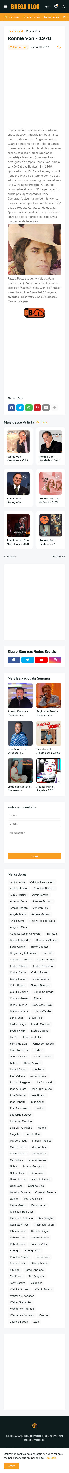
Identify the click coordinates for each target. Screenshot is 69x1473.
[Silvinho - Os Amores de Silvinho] (48, 733)
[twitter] (27, 660)
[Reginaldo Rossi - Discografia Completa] (48, 695)
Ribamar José (18, 1231)
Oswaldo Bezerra (45, 1192)
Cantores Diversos (21, 959)
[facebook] (14, 660)
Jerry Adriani (17, 1076)
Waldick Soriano (19, 1289)
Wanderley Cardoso (22, 1315)
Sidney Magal (39, 1263)
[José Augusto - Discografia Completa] (20, 733)
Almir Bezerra (40, 895)
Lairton (40, 1108)
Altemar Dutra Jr (42, 901)
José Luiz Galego (42, 1089)
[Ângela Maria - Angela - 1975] (48, 770)
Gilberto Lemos (43, 1056)
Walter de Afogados (22, 1296)
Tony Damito (17, 1283)
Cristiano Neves (19, 998)
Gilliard (14, 1063)
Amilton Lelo (41, 908)
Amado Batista (19, 908)
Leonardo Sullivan (21, 1115)
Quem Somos (32, 17)
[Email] (46, 407)
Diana (37, 998)
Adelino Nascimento (42, 882)
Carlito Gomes (45, 959)
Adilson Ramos (19, 888)
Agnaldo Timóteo (44, 888)
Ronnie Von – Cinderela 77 (47, 542)
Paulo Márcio (17, 1205)
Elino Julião (16, 1018)
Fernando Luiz (18, 1043)
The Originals (36, 1276)
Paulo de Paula (33, 1199)
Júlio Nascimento (20, 1108)
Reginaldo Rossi (19, 1225)
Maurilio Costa (18, 1153)
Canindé (47, 953)
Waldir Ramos (43, 1289)
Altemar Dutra (18, 901)
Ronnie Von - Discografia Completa (15, 500)
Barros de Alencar (46, 940)
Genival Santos (19, 1056)
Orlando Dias (36, 1186)
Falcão (14, 1037)
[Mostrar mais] (54, 407)
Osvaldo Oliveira (20, 1192)
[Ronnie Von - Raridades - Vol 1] (50, 441)
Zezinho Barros (19, 1322)
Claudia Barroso (39, 985)
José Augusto (18, 1089)
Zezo (36, 1322)
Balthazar (52, 934)
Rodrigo (14, 1250)
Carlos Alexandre (43, 966)
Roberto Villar (38, 1244)
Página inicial (15, 31)
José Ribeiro (38, 1095)
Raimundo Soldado (21, 1218)
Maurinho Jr (40, 1153)
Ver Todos (41, 422)
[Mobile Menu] (5, 6)
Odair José (16, 1186)
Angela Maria (18, 914)
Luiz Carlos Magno (21, 1128)
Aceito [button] (11, 1466)
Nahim (14, 1166)
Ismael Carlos (18, 1069)
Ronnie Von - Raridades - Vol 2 (17, 458)
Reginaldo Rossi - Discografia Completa (47, 713)
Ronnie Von (33, 31)
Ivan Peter (38, 1069)
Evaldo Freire (17, 1031)
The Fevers (16, 1276)
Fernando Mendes (43, 1043)
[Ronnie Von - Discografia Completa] (18, 483)
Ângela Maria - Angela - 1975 (45, 788)
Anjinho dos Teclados (42, 921)
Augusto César (19, 927)
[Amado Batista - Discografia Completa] (20, 695)
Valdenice (36, 1283)
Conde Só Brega (43, 992)
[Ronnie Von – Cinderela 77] (50, 525)
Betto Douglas (39, 946)
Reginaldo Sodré (44, 1225)
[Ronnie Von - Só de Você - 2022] (50, 483)
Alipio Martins (18, 895)
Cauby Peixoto (18, 979)
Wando (43, 1315)
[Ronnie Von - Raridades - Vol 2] (18, 441)
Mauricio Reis (39, 1147)
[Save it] (59, 47)
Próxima (58, 556)
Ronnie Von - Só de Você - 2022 (49, 500)
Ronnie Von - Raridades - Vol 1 (50, 458)
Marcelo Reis (32, 1134)
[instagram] (55, 660)
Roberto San (17, 1244)
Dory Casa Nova (42, 1005)
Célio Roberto (41, 979)
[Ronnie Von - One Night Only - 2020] (18, 525)
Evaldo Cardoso (40, 1024)
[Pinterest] (37, 407)
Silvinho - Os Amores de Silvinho (48, 750)
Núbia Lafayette (40, 1179)
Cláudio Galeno (19, 992)
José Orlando (18, 1095)
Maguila (14, 1134)
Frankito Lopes (19, 1050)
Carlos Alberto (18, 966)
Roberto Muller (40, 1237)
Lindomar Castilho (21, 1121)
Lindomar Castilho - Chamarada (20, 788)
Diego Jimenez (18, 1005)
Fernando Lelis (32, 1037)
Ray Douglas (45, 1218)
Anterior (11, 556)
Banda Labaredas (20, 940)
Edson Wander (42, 1011)
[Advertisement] (34, 89)
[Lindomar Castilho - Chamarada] (20, 770)
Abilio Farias (17, 882)
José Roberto (17, 1102)
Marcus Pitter (18, 1147)
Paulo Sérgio (38, 1205)
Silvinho (15, 1270)
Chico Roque (17, 985)
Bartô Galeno (18, 946)
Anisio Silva (17, 921)
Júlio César (37, 1102)
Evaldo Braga (18, 1024)
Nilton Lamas (18, 1179)
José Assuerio (45, 1082)
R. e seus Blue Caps (22, 1212)
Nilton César (37, 1173)
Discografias (51, 17)
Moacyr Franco (37, 1160)
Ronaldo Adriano (20, 1257)
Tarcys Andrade (34, 1270)
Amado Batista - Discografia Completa (18, 713)
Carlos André (18, 972)
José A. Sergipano (20, 1082)
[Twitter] (20, 407)
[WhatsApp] (29, 407)
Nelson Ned (17, 1173)
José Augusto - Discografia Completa (17, 751)
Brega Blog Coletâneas (23, 953)
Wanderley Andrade (22, 1309)
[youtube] (41, 660)
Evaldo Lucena (39, 1031)
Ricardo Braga (39, 1231)
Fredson (38, 1050)
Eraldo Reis (35, 1018)
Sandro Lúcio (18, 1263)
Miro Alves (16, 1160)
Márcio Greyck (18, 1140)
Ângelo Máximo (40, 914)
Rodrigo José (32, 1250)
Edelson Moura (19, 1011)
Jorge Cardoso (38, 1076)
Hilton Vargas (32, 1063)
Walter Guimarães (20, 1302)
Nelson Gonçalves (34, 1166)
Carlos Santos (39, 972)
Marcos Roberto (41, 1140)
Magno (42, 1128)
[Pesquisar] (64, 6)
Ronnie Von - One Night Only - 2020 (18, 542)
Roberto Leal (17, 1237)
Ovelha (14, 1199)
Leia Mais (50, 1458)
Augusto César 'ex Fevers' (25, 934)
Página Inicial (11, 17)
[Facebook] (11, 407)
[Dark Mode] (47, 7)
